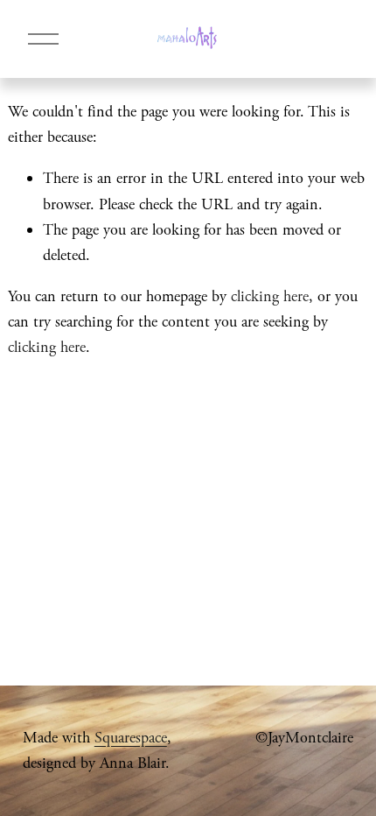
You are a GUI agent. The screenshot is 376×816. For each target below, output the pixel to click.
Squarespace (130, 738)
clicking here (270, 296)
